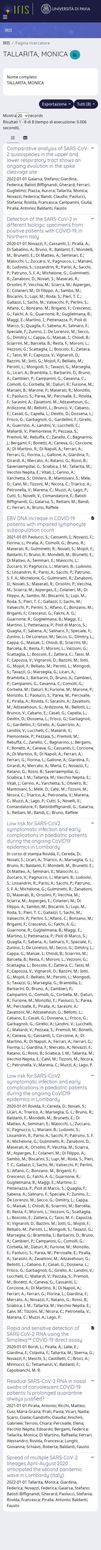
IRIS (6, 43)
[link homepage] (18, 9)
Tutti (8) (84, 104)
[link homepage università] (65, 9)
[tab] (13, 138)
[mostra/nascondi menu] (5, 17)
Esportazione (55, 104)
